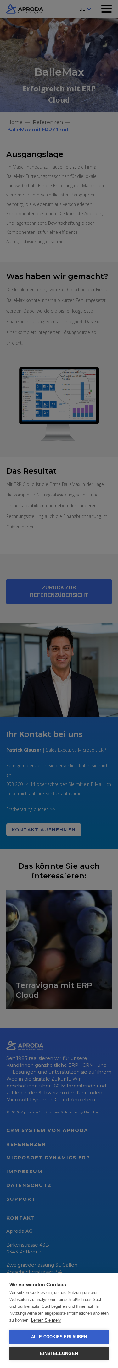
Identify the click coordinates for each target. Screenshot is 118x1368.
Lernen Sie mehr (46, 1320)
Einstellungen (59, 1353)
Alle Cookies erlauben (59, 1336)
